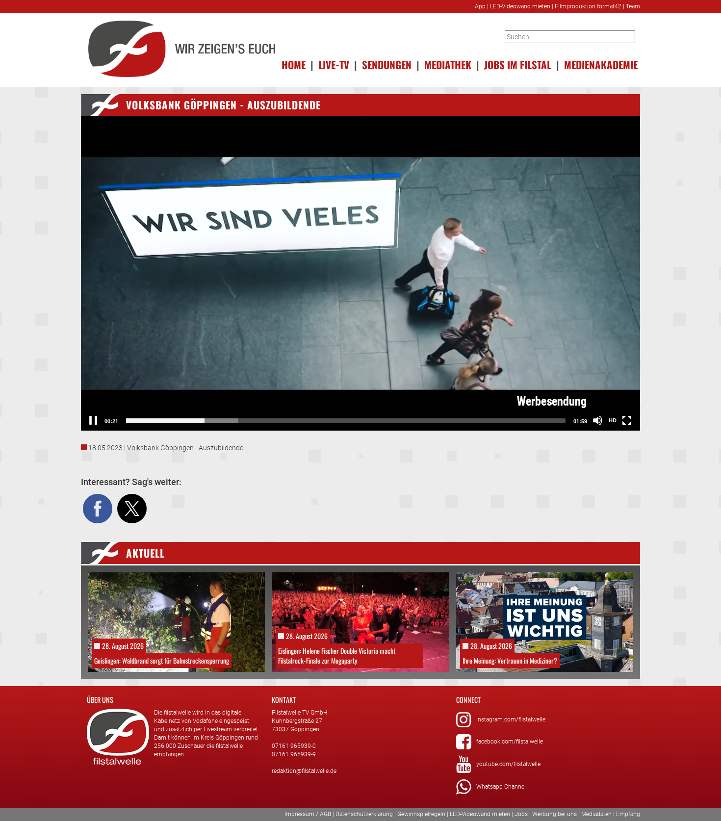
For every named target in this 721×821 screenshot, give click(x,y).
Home (294, 64)
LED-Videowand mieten (520, 6)
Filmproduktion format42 (588, 6)
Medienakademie (601, 64)
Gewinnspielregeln (421, 814)
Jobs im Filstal (517, 64)
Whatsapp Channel (501, 786)
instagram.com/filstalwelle (510, 719)
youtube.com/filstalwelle (508, 764)
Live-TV (333, 64)
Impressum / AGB (307, 814)
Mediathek (447, 64)
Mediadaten (596, 814)
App (480, 6)
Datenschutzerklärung (364, 814)
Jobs (521, 814)
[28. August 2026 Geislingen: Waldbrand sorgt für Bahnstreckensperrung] (176, 621)
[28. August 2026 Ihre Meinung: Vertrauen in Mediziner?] (544, 621)
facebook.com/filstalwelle (509, 741)
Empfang (628, 814)
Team (633, 6)
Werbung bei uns (554, 814)
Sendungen (387, 64)
